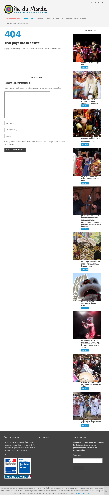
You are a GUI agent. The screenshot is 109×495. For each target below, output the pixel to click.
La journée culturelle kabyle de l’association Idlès (90, 178)
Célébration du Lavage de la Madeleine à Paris (91, 422)
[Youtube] (95, 2)
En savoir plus (80, 493)
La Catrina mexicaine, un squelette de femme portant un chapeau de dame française (90, 263)
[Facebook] (91, 2)
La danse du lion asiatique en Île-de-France (88, 303)
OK (88, 493)
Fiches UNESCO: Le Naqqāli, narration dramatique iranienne (89, 101)
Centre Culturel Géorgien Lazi (90, 63)
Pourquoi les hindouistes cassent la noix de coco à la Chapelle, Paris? (91, 140)
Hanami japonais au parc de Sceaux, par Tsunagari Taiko (91, 384)
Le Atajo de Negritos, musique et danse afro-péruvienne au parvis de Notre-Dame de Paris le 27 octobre (90, 343)
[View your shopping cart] (99, 2)
